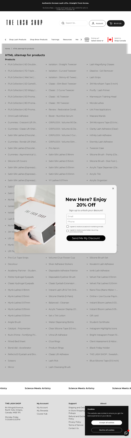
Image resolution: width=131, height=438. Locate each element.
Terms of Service (76, 425)
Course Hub (42, 414)
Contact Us (74, 428)
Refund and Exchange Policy (79, 417)
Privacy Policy (75, 422)
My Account (42, 407)
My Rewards (42, 410)
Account (99, 23)
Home (7, 49)
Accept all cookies (106, 423)
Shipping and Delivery (78, 407)
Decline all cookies (106, 430)
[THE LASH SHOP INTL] (24, 22)
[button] (116, 23)
